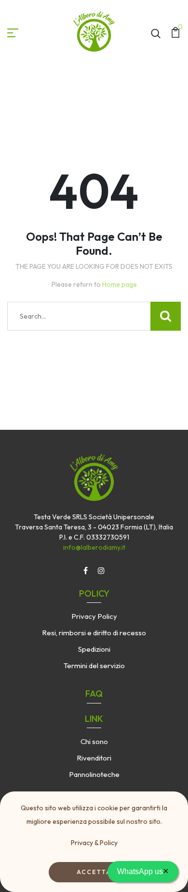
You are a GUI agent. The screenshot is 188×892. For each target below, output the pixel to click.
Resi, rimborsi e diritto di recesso (94, 632)
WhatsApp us (143, 870)
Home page (119, 284)
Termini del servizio (94, 665)
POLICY (94, 593)
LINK (94, 718)
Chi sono (94, 741)
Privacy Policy (94, 616)
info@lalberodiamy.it (94, 547)
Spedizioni (94, 649)
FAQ (94, 693)
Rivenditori (94, 757)
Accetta (94, 872)
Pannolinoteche (94, 774)
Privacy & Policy (94, 842)
